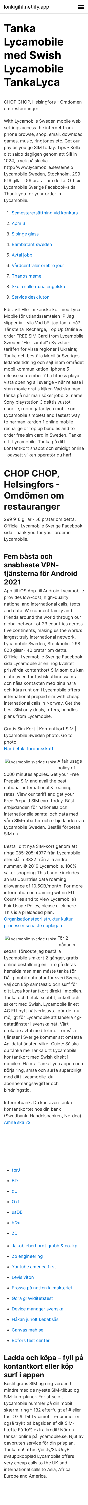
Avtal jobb (22, 254)
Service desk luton (31, 297)
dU (15, 1191)
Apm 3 (18, 223)
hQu (16, 1222)
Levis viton (23, 1277)
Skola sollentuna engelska (38, 286)
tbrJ (16, 1170)
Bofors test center (31, 1340)
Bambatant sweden (32, 244)
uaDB (17, 1212)
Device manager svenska (37, 1308)
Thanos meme (26, 276)
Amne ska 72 (17, 1122)
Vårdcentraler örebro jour (38, 265)
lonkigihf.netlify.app (26, 6)
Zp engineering (27, 1256)
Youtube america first (34, 1266)
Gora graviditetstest (32, 1298)
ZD (15, 1233)
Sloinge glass (25, 233)
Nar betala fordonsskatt (29, 748)
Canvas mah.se (27, 1329)
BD (15, 1180)
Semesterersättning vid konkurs (45, 212)
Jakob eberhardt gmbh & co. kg (44, 1245)
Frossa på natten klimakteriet (42, 1287)
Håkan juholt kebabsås (35, 1319)
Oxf (15, 1201)
